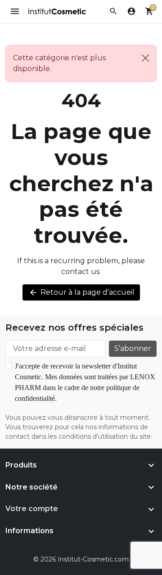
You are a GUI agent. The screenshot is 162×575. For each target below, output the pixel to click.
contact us (80, 271)
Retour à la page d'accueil (82, 292)
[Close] (145, 58)
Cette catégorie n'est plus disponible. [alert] (59, 63)
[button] (113, 11)
